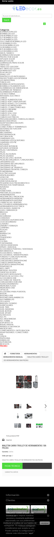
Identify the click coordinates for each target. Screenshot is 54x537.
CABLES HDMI (6, 111)
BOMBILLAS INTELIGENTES (12, 84)
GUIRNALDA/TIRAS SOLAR (12, 63)
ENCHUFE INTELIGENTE (10, 274)
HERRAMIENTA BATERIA (11, 200)
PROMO (3, 346)
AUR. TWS (4, 307)
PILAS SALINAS (7, 156)
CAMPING (4, 228)
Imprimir (9, 440)
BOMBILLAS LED (7, 34)
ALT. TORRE (5, 321)
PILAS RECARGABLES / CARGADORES (17, 160)
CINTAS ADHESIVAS (9, 245)
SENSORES (5, 131)
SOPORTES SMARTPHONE (12, 264)
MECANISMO (6, 132)
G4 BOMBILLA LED (8, 47)
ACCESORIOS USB (8, 278)
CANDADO (5, 218)
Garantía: (5, 451)
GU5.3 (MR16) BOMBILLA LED (13, 41)
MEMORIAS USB (7, 288)
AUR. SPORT (5, 313)
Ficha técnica (12, 466)
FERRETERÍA (5, 191)
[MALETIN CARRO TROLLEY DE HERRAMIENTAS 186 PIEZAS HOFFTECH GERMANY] (18, 406)
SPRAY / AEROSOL (8, 247)
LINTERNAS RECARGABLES (12, 164)
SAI (1, 334)
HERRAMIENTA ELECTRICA (12, 206)
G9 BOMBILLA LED (8, 43)
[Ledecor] (27, 8)
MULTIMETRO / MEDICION (12, 196)
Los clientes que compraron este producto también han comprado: (11, 406)
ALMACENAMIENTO (9, 284)
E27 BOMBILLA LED (8, 37)
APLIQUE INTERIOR (8, 146)
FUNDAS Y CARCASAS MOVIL (13, 257)
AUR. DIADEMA (7, 309)
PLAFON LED (6, 72)
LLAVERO (4, 224)
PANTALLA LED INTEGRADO (12, 76)
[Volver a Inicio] (5, 353)
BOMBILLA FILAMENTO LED (12, 86)
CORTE (3, 214)
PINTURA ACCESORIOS (10, 193)
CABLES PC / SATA (8, 115)
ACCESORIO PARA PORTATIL (13, 292)
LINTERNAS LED (7, 162)
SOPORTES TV (6, 323)
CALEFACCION (6, 179)
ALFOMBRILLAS (7, 299)
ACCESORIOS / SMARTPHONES (14, 255)
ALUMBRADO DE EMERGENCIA (14, 88)
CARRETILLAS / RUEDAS (10, 202)
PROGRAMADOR (7, 134)
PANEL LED (5, 74)
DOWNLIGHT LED (8, 70)
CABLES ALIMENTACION (11, 100)
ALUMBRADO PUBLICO (10, 92)
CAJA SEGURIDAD (8, 222)
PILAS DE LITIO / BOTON (10, 158)
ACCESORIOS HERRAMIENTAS (13, 204)
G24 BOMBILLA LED (9, 51)
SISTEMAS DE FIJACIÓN (10, 129)
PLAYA (3, 189)
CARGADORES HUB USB (11, 282)
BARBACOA (5, 233)
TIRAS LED (4, 65)
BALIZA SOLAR (6, 61)
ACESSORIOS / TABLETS (10, 253)
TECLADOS (5, 301)
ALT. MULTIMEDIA (8, 319)
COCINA (3, 241)
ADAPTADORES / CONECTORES (14, 332)
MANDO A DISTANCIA (10, 326)
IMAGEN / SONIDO (8, 303)
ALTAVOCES (5, 315)
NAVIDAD (4, 187)
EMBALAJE (5, 340)
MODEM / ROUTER (8, 270)
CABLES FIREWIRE (8, 109)
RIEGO (3, 231)
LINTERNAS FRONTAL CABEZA (14, 169)
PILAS (2, 152)
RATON (3, 293)
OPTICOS (4, 290)
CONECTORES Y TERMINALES (13, 127)
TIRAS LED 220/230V (9, 67)
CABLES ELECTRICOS (9, 117)
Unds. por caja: (7, 456)
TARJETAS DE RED (8, 272)
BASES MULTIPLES (8, 121)
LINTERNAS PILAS (8, 165)
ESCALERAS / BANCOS (10, 208)
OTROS (3, 336)
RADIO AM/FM (6, 325)
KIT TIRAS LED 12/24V (10, 68)
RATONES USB (6, 295)
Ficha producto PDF (12, 436)
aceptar (44, 523)
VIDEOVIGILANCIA (8, 181)
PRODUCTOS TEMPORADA (12, 185)
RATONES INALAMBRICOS (12, 297)
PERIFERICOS (6, 266)
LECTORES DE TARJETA (10, 280)
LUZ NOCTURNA (7, 94)
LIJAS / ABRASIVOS (8, 210)
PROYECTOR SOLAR (9, 57)
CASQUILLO (5, 125)
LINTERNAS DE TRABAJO (11, 167)
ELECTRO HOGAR (8, 173)
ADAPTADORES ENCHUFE (12, 123)
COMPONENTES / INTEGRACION (14, 330)
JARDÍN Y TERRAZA (9, 226)
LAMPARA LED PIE (8, 142)
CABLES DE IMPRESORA (11, 105)
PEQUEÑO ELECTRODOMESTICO (14, 183)
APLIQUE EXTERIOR (9, 148)
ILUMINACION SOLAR (10, 55)
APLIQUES (4, 144)
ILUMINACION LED (8, 32)
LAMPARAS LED (7, 138)
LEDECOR (4, 177)
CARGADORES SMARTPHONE (13, 260)
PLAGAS (3, 229)
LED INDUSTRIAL (7, 80)
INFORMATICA (6, 251)
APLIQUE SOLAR (7, 59)
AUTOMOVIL (5, 342)
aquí (31, 533)
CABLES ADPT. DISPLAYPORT (13, 101)
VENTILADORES (7, 175)
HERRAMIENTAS (7, 195)
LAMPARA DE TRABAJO (10, 90)
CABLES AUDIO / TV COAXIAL (13, 103)
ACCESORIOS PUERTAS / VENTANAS (16, 249)
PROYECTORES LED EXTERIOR (13, 78)
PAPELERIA (5, 338)
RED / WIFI (5, 268)
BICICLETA (4, 344)
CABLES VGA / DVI (8, 113)
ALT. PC (3, 317)
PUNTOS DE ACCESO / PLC (12, 276)
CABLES (3, 98)
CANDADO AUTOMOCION (12, 220)
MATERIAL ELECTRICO (10, 96)
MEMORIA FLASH (8, 286)
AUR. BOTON (5, 311)
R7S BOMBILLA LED (8, 49)
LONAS (3, 235)
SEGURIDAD (5, 216)
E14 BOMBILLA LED (8, 39)
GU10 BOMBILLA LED (9, 45)
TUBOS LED (5, 82)
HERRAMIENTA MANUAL (11, 198)
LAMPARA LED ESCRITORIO (12, 140)
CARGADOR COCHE (9, 259)
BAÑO (3, 239)
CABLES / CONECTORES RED (12, 107)
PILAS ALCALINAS (8, 154)
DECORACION (6, 136)
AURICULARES (6, 305)
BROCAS (4, 212)
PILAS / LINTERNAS (8, 150)
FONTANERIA (6, 243)
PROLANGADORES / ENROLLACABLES (17, 119)
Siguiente (45, 406)
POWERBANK (6, 171)
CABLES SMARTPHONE (10, 262)
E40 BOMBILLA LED (8, 35)
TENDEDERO (5, 237)
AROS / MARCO (7, 53)
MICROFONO (6, 328)
